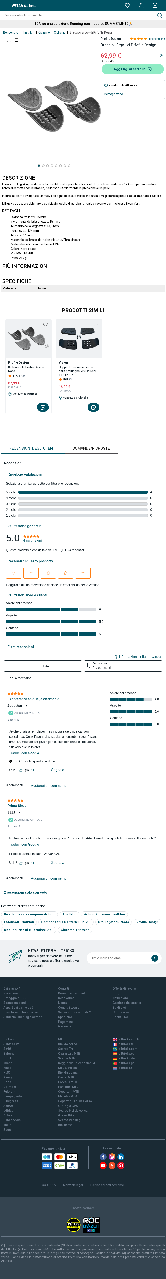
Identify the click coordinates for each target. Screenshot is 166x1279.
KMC (6, 1072)
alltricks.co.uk (129, 1039)
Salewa (8, 1106)
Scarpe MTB (66, 1058)
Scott (7, 1129)
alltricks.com (128, 1049)
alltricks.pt (126, 1063)
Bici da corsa (67, 1044)
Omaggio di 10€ (14, 998)
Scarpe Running (69, 1120)
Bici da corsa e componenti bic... (29, 914)
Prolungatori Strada (113, 922)
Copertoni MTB (68, 1091)
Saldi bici (119, 1007)
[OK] (154, 958)
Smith (7, 1049)
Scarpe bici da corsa (73, 1110)
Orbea (7, 1115)
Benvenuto (10, 32)
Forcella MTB (67, 1082)
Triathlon (28, 32)
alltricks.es (126, 1053)
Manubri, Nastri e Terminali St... (28, 930)
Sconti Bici (120, 1017)
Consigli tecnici (69, 1007)
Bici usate (65, 1125)
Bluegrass (10, 1101)
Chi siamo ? (11, 988)
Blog (116, 993)
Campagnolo (12, 1096)
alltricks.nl (126, 1068)
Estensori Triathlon (19, 922)
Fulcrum (9, 1091)
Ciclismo (44, 32)
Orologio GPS (68, 1106)
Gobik (7, 1058)
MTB (61, 1039)
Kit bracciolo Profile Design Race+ (26, 369)
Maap (7, 1068)
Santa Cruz (11, 1044)
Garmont (9, 1087)
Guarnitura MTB (69, 1053)
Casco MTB (66, 1077)
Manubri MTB (67, 1096)
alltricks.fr (126, 1044)
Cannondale (12, 1120)
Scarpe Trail (66, 1049)
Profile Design (111, 38)
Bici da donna (68, 1072)
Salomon (9, 1053)
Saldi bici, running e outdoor (23, 1017)
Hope (7, 1082)
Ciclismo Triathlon (75, 930)
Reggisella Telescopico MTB (78, 1063)
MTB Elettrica (67, 1068)
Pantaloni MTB (68, 1087)
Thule (7, 1125)
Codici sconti (122, 1012)
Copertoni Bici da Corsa (75, 1101)
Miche (7, 1063)
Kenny (7, 1077)
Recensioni (11, 993)
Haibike (8, 1039)
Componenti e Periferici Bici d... (66, 922)
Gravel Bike (66, 1115)
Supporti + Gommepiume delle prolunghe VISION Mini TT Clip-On (77, 371)
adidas (8, 1110)
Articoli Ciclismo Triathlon (104, 914)
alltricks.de (127, 1058)
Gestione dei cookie (127, 1002)
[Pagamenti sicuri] (60, 1161)
